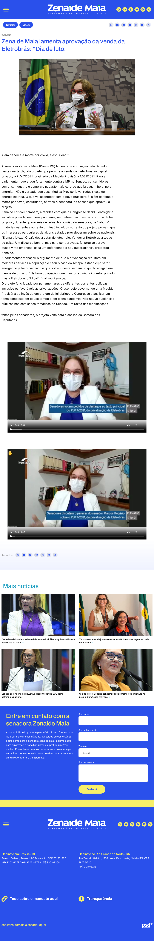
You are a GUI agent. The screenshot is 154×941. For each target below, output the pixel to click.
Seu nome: (84, 714)
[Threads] (130, 9)
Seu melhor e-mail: (88, 730)
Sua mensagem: (86, 762)
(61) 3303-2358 (51, 862)
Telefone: (83, 746)
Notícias (10, 24)
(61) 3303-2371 (10, 862)
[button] (6, 9)
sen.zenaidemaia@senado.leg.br (24, 924)
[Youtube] (124, 9)
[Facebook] (142, 9)
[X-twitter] (148, 9)
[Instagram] (118, 9)
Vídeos (27, 24)
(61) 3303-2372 (30, 862)
